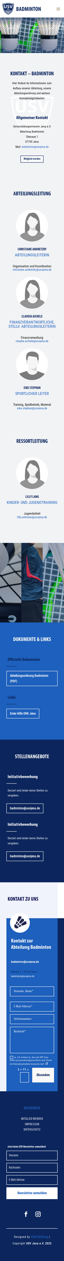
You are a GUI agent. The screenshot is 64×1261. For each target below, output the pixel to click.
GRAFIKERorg (39, 1237)
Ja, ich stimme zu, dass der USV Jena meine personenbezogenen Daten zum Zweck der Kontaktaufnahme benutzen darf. (31, 1061)
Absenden (43, 1075)
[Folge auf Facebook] (26, 1214)
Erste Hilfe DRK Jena (23, 713)
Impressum (32, 1124)
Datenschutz (32, 1129)
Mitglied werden (32, 159)
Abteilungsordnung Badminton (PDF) (29, 678)
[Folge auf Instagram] (38, 1214)
